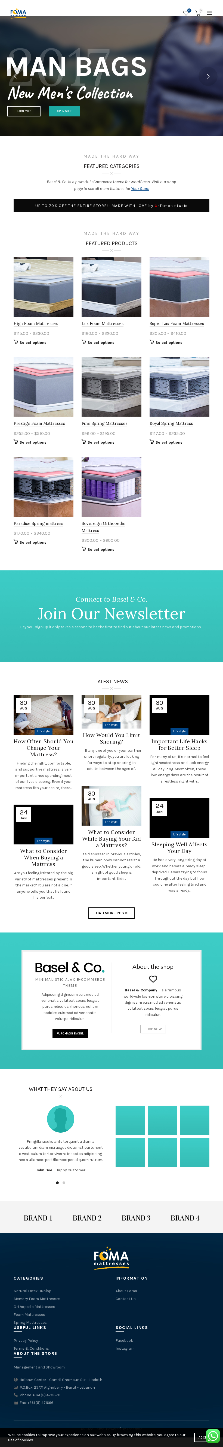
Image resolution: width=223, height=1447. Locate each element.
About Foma (126, 1291)
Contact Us (126, 1298)
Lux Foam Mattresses (102, 323)
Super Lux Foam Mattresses (177, 323)
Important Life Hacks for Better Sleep (179, 744)
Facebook (124, 1340)
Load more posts (111, 913)
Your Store (140, 188)
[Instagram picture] (130, 1120)
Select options (33, 342)
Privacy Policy (26, 1340)
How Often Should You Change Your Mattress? (43, 748)
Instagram (125, 1348)
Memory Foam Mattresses (37, 1298)
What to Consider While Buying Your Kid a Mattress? (111, 839)
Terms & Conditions (31, 1348)
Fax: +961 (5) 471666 (36, 1402)
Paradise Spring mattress (38, 523)
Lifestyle (43, 731)
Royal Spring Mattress (171, 423)
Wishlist (189, 10)
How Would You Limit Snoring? (111, 738)
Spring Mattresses (30, 1322)
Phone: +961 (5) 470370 (39, 1395)
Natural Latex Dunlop (32, 1291)
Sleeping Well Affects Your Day (179, 847)
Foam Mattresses (29, 1314)
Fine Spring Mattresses (104, 423)
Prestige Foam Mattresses (39, 423)
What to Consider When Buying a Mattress (43, 857)
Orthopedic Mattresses (34, 1306)
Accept (204, 1437)
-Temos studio (171, 205)
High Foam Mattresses (36, 323)
